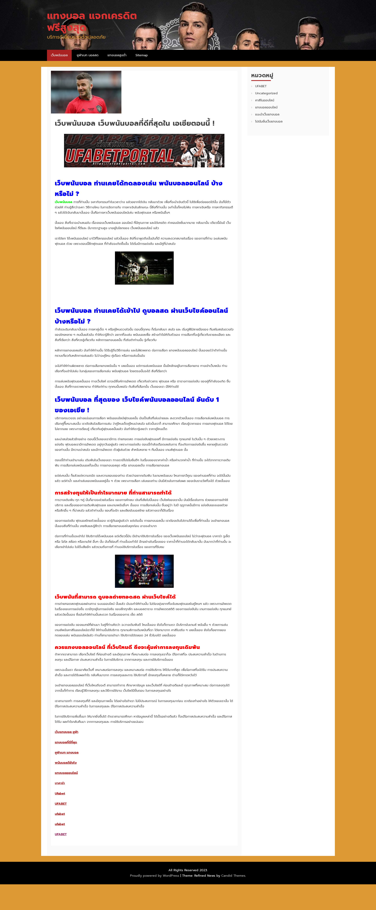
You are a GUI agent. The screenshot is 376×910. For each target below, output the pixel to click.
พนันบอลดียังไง (66, 762)
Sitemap (142, 55)
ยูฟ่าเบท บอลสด (88, 55)
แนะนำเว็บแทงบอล (267, 114)
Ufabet (60, 793)
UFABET (61, 803)
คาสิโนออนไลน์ (264, 100)
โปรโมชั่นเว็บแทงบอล (269, 121)
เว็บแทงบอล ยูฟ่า (66, 732)
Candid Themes (233, 875)
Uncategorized (266, 93)
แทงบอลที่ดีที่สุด (66, 742)
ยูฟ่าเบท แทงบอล (67, 752)
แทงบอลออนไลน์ (66, 773)
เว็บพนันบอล (59, 55)
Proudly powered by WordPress (155, 875)
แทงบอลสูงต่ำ (117, 55)
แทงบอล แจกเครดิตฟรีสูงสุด (92, 21)
